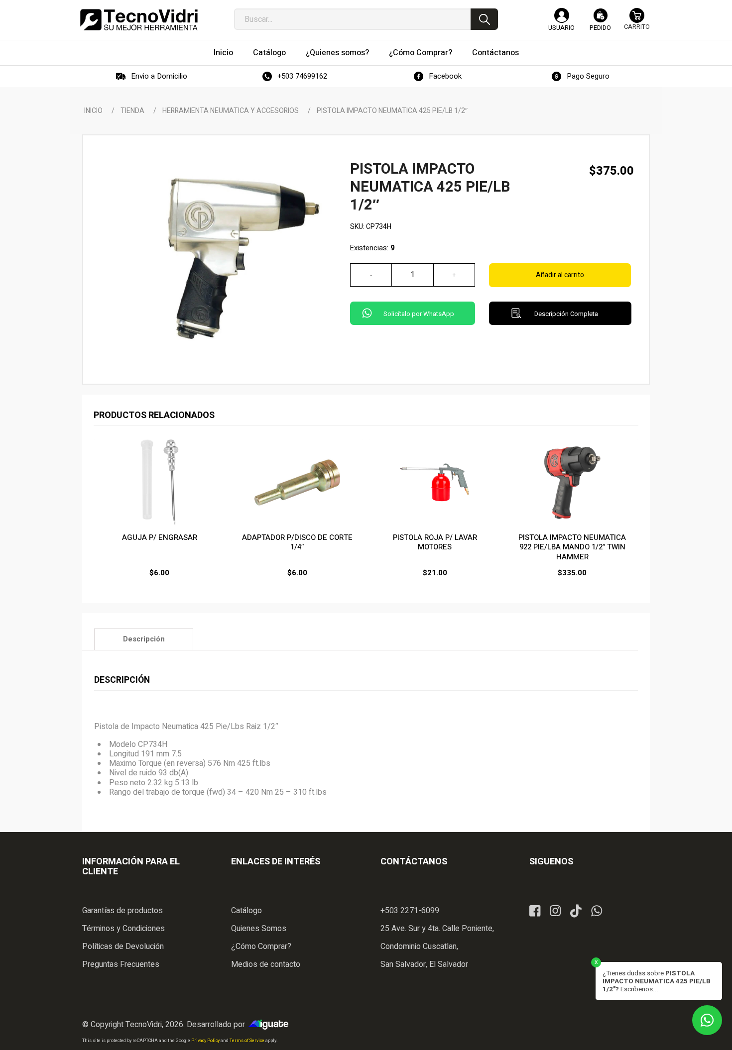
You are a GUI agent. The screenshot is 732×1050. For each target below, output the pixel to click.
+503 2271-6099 (409, 911)
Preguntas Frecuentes (120, 964)
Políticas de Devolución (123, 946)
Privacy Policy (206, 1041)
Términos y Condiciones (123, 929)
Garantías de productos (122, 911)
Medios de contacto (265, 964)
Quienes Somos (258, 929)
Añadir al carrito (560, 275)
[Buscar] (484, 19)
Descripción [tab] (144, 639)
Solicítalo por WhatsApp (418, 313)
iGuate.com (271, 1025)
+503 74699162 (302, 76)
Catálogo (246, 911)
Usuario (561, 27)
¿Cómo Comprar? (261, 946)
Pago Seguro (588, 76)
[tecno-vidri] (139, 19)
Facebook (445, 76)
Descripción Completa (566, 313)
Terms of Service (247, 1041)
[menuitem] (223, 52)
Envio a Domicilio (159, 76)
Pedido (600, 27)
